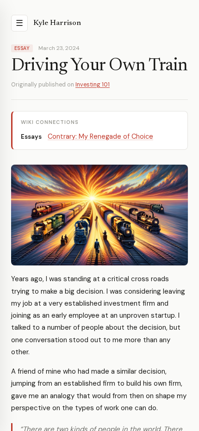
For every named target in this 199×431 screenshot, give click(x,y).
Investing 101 (92, 84)
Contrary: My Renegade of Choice (100, 136)
